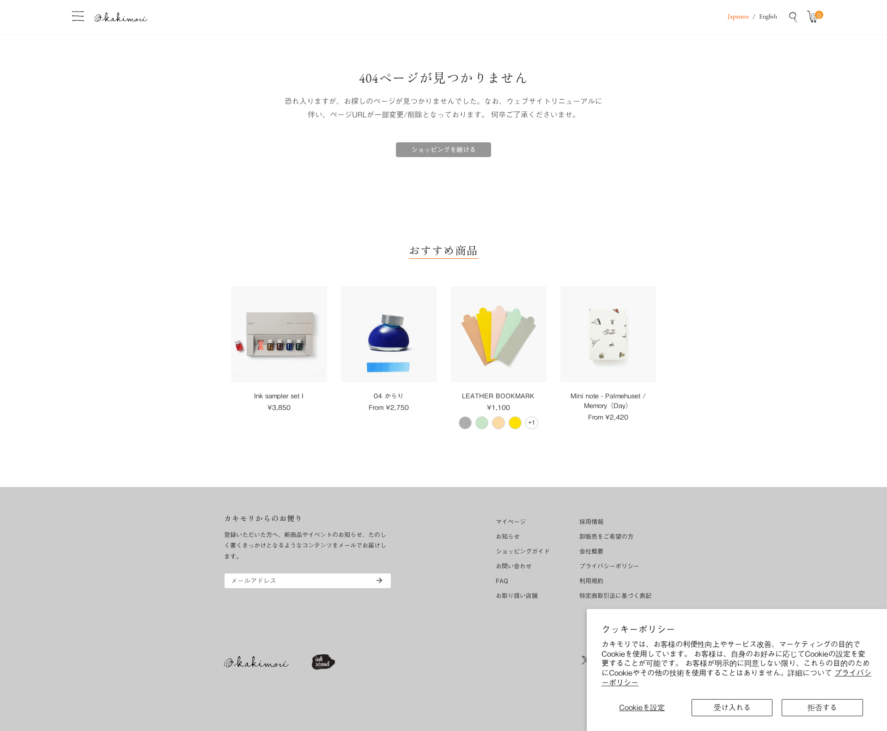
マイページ (511, 522)
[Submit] (379, 580)
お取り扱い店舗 (517, 596)
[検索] (793, 17)
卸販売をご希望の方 (606, 537)
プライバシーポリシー (609, 566)
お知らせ (508, 537)
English (768, 16)
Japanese (738, 16)
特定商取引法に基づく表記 (615, 596)
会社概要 (591, 551)
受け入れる (732, 707)
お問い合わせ (514, 566)
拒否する (822, 707)
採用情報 (591, 522)
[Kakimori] (120, 16)
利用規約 (591, 581)
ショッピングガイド (523, 551)
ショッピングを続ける (443, 149)
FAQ (502, 581)
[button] (814, 17)
